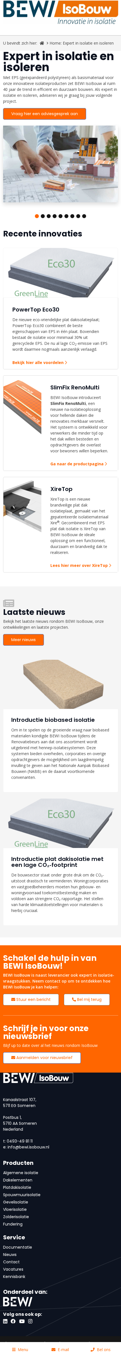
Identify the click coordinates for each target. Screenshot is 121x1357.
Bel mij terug (89, 999)
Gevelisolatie (15, 1202)
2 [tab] (43, 216)
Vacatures (13, 1269)
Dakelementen (17, 1180)
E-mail (63, 1349)
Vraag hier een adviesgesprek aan (44, 114)
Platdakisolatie (17, 1187)
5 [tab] (60, 216)
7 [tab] (72, 216)
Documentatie (17, 1247)
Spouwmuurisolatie (22, 1195)
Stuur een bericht (33, 999)
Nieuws (10, 1254)
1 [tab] (37, 216)
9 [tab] (84, 216)
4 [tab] (55, 216)
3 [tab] (49, 216)
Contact (11, 1262)
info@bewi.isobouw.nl (28, 1147)
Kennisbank (14, 1276)
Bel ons (104, 1349)
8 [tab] (78, 216)
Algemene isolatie (20, 1173)
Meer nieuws (23, 640)
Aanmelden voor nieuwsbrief (44, 1057)
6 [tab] (66, 216)
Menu (23, 1349)
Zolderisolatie (16, 1217)
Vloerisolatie (15, 1209)
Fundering (13, 1224)
